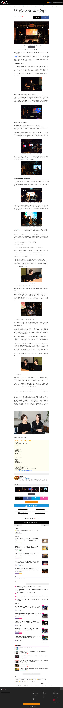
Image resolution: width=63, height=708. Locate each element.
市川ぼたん (34, 679)
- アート (33, 697)
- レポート (43, 694)
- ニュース (43, 692)
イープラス (16, 685)
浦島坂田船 (39, 679)
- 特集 (43, 697)
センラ (45, 679)
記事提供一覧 (54, 692)
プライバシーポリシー (56, 697)
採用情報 (54, 694)
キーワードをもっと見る (44, 683)
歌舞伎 (17, 679)
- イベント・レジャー (35, 693)
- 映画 (33, 699)
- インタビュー (44, 693)
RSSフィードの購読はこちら (32, 501)
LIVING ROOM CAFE (24, 530)
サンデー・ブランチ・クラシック (22, 229)
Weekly (31, 584)
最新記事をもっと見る (44, 642)
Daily (20, 584)
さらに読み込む (31, 673)
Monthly (43, 584)
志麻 (17, 681)
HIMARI (33, 681)
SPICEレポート (18, 532)
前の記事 (18, 525)
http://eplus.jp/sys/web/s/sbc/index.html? (25, 470)
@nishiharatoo (27, 478)
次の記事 (45, 525)
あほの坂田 (21, 681)
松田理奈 (29, 55)
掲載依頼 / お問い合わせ (56, 693)
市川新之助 (28, 679)
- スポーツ (33, 698)
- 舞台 (33, 692)
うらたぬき (27, 681)
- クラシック (34, 694)
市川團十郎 (22, 679)
